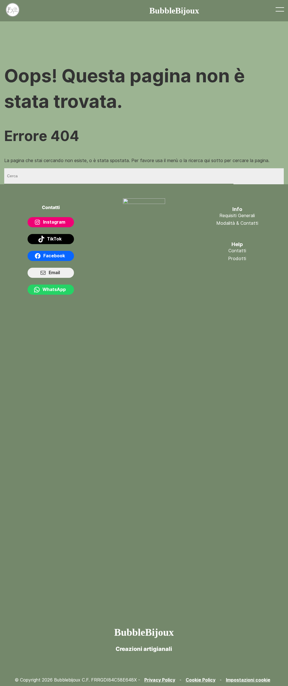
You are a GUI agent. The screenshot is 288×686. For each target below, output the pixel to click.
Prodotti (237, 258)
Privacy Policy (159, 680)
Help (237, 244)
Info (237, 209)
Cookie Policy (200, 680)
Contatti (237, 250)
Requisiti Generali (237, 215)
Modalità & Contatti (237, 223)
